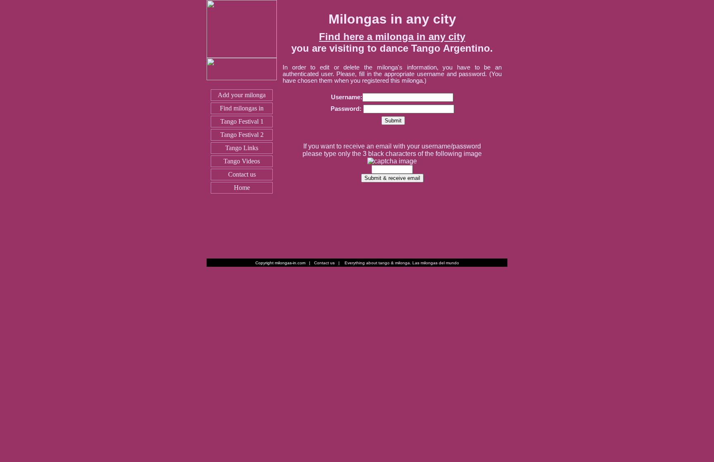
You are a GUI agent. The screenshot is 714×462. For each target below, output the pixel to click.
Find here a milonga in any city (392, 36)
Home (242, 187)
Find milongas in (242, 108)
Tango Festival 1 (242, 121)
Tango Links (241, 147)
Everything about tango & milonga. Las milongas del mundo (402, 263)
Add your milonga (242, 94)
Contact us (242, 174)
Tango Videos (242, 161)
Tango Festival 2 (242, 134)
